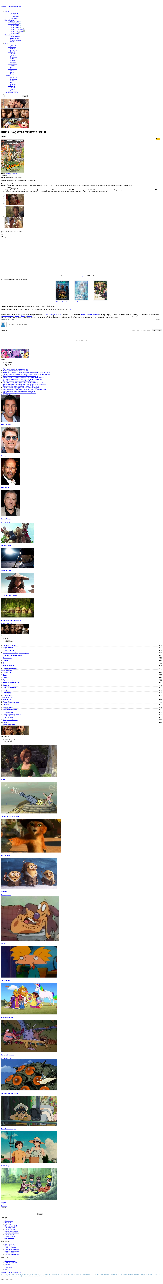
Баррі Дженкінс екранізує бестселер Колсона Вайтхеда (20, 376)
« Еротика (12, 74)
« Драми (11, 58)
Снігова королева (81, 301)
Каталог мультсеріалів (12, 1233)
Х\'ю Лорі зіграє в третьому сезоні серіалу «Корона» (19, 393)
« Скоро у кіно (13, 18)
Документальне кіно (11, 92)
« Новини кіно (13, 13)
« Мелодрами (12, 50)
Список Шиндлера (10, 668)
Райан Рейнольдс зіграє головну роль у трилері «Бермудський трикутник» (27, 374)
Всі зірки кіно (5, 522)
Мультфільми (9, 35)
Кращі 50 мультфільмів (8, 724)
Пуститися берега (9, 680)
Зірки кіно (8, 1222)
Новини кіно (9, 1221)
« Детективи (12, 57)
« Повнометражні (14, 36)
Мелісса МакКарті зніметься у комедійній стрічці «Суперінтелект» (24, 389)
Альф (5, 675)
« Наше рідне (13, 45)
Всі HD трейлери (6, 623)
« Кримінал (12, 62)
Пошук (25, 96)
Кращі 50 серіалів (6, 697)
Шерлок (6, 677)
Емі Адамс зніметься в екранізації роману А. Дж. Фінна (21, 386)
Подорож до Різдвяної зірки (63, 301)
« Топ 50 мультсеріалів (15, 31)
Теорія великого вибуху (11, 682)
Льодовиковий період (10, 720)
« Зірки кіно (12, 15)
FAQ (69, 309)
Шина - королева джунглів (78, 276)
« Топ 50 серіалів (14, 27)
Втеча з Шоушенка (9, 645)
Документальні (9, 1238)
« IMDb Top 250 (13, 22)
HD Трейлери (9, 1224)
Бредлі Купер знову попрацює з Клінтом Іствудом (19, 381)
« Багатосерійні (13, 38)
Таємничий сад (100, 301)
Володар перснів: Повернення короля (16, 653)
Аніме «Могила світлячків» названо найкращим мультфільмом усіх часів (26, 372)
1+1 (4, 663)
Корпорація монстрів (10, 709)
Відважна (7, 722)
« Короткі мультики (15, 40)
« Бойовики (12, 47)
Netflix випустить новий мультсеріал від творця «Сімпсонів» (22, 379)
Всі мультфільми (6, 895)
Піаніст (5, 660)
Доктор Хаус (7, 672)
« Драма (11, 81)
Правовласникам (10, 1261)
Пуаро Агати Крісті (9, 687)
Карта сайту (8, 1267)
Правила (7, 1264)
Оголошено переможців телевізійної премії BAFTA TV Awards (23, 382)
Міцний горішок (8, 665)
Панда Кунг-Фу (8, 717)
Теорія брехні (8, 695)
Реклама (7, 1266)
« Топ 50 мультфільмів (15, 29)
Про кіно (8, 11)
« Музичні (11, 72)
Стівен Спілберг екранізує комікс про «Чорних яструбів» (21, 387)
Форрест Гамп (8, 648)
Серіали (7, 75)
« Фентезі (11, 70)
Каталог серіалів (10, 1229)
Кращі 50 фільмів (6, 670)
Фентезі (14, 173)
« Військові (12, 55)
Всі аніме (4, 1206)
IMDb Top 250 (9, 1244)
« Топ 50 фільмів (14, 25)
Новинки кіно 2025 (11, 1226)
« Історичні (12, 60)
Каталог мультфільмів (11, 1231)
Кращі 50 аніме (9, 1253)
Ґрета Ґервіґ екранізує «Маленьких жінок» (16, 369)
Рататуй (6, 704)
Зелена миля (7, 658)
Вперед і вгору (8, 712)
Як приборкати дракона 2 (12, 715)
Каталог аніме (9, 1234)
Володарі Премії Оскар (12, 1254)
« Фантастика (12, 69)
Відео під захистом (11, 1262)
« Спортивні (12, 64)
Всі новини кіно (6, 394)
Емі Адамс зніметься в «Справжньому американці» (19, 391)
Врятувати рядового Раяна (12, 655)
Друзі (5, 690)
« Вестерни (12, 48)
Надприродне (7, 692)
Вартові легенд (8, 707)
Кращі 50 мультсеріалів (12, 1251)
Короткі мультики (10, 1236)
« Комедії (11, 52)
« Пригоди (12, 53)
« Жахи (10, 67)
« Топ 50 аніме (13, 33)
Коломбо (6, 685)
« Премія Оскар (13, 24)
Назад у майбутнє (9, 650)
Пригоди (8, 173)
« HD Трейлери (13, 16)
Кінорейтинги (9, 20)
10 (5, 206)
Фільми (7, 43)
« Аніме (11, 42)
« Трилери (11, 65)
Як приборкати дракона (11, 702)
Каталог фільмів (10, 1227)
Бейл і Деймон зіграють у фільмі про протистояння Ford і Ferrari (23, 377)
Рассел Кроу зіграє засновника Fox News (16, 371)
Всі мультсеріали (6, 1058)
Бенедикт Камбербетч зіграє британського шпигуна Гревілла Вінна (24, 384)
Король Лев (7, 699)
